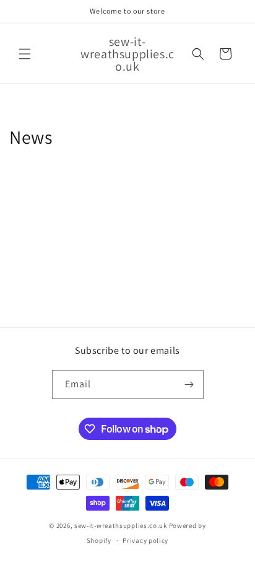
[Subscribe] (189, 384)
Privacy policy (145, 540)
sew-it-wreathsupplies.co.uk (120, 525)
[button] (24, 54)
